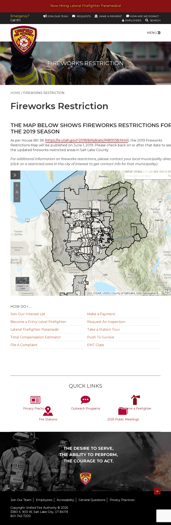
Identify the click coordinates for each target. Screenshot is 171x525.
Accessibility (65, 500)
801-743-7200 (20, 516)
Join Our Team (20, 500)
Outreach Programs (85, 408)
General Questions (92, 500)
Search (155, 20)
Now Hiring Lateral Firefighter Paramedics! (85, 6)
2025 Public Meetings (123, 419)
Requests (84, 16)
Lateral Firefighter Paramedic (34, 329)
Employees (44, 500)
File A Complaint (24, 345)
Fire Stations (48, 419)
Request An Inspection (106, 322)
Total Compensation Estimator (35, 337)
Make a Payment (110, 16)
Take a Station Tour (103, 329)
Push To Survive (100, 337)
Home (15, 93)
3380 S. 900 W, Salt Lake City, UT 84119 (39, 512)
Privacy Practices (35, 408)
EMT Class (95, 345)
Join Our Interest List (27, 314)
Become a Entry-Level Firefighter (38, 322)
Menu (152, 33)
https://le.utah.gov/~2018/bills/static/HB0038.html (87, 140)
